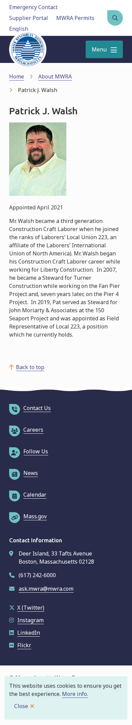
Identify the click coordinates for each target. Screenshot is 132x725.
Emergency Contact (33, 7)
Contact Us (37, 408)
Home (16, 76)
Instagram (30, 620)
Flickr (24, 645)
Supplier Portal (28, 18)
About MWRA (55, 76)
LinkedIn (28, 632)
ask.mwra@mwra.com (46, 588)
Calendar (34, 494)
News (30, 473)
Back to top (30, 367)
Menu (99, 49)
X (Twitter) (30, 607)
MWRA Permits (75, 18)
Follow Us (35, 451)
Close (21, 706)
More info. (75, 694)
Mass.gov (35, 516)
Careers (33, 429)
